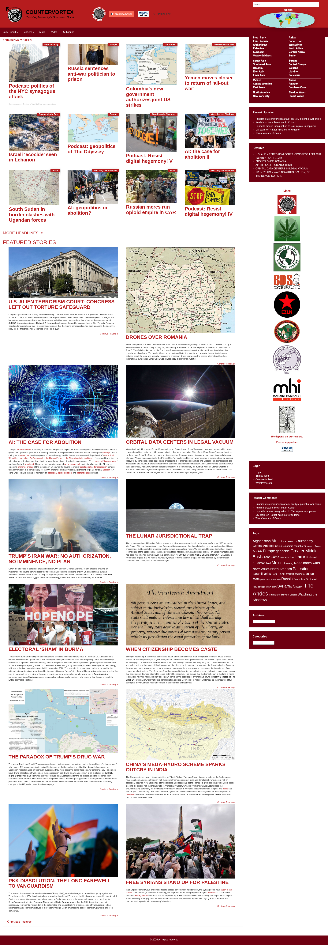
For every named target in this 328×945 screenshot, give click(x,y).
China (278, 546)
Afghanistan (260, 44)
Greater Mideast (262, 55)
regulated (29, 464)
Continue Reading (109, 333)
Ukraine (293, 71)
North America (261, 92)
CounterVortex (50, 12)
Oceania (258, 67)
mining (289, 563)
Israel (313, 557)
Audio (42, 32)
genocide (283, 551)
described (130, 794)
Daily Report (9, 32)
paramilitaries (262, 573)
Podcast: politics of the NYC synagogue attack (32, 91)
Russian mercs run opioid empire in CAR (151, 209)
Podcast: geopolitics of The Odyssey (91, 149)
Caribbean (259, 87)
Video (54, 32)
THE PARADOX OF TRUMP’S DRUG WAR (57, 756)
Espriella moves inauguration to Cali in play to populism (285, 126)
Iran (255, 41)
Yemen (264, 41)
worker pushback (72, 464)
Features (27, 32)
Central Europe (297, 64)
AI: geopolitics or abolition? (88, 210)
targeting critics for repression (93, 467)
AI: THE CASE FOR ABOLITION (45, 442)
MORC (298, 563)
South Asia (259, 60)
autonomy (305, 541)
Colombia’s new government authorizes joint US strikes (148, 97)
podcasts (300, 574)
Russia (287, 579)
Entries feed (262, 475)
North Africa (296, 48)
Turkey (285, 594)
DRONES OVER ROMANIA (156, 337)
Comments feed (264, 479)
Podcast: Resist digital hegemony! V (149, 158)
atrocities (212, 892)
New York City (261, 96)
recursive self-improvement (103, 461)
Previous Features (20, 921)
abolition (106, 470)
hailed (225, 789)
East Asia (258, 71)
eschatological (83, 473)
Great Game (270, 557)
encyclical (109, 455)
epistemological (65, 473)
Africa (292, 37)
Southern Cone (297, 87)
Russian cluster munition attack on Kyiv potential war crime (288, 118)
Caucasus (294, 75)
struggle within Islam (267, 587)
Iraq (255, 37)
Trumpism (274, 594)
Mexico (257, 80)
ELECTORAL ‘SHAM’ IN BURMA (46, 649)
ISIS (306, 557)
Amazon (293, 83)
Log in (258, 472)
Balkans (293, 67)
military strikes (141, 895)
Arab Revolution (290, 541)
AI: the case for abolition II (202, 154)
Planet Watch (296, 96)
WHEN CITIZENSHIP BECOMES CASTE (171, 649)
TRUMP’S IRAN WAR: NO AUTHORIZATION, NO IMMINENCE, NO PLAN (60, 558)
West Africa (295, 44)
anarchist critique (25, 467)
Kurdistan (258, 52)
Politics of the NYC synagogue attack (39, 104)
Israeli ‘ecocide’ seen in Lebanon (33, 157)
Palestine (258, 48)
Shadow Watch (297, 92)
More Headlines (21, 233)
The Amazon (295, 586)
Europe (293, 60)
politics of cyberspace (270, 579)
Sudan (292, 55)
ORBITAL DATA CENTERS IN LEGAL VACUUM (180, 442)
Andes (292, 80)
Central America (262, 83)
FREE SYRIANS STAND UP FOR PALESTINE (177, 882)
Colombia (288, 546)
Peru (274, 574)
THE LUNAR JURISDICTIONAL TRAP (169, 536)
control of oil (300, 546)
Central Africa (297, 52)
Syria (263, 37)
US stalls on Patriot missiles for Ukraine (277, 129)
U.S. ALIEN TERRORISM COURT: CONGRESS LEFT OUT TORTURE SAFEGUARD (61, 304)
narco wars (311, 563)
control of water (314, 546)
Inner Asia (259, 75)
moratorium (25, 455)
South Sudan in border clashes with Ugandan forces (32, 214)
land (268, 563)
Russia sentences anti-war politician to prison (91, 74)
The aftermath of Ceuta (268, 133)
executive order (24, 449)
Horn (300, 41)
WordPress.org (263, 483)
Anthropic (106, 452)
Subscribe (68, 32)
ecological (52, 473)
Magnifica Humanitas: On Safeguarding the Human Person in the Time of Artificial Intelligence (51, 458)
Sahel (292, 41)
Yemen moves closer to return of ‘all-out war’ (209, 83)
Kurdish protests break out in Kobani (275, 122)
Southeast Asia (262, 64)
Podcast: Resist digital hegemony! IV (209, 211)
